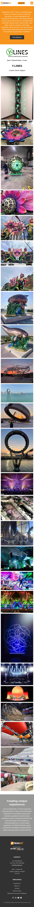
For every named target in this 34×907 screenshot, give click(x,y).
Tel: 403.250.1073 (17, 861)
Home (8, 60)
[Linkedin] (21, 897)
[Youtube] (18, 897)
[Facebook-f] (13, 897)
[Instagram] (16, 897)
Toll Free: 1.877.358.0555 (17, 863)
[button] (31, 3)
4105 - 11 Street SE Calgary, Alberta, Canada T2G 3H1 (17, 871)
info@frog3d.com (17, 865)
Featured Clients (16, 60)
